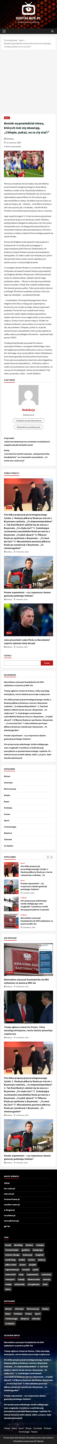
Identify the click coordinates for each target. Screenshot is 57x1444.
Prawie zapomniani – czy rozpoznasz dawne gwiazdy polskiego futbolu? (11, 869)
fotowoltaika (11, 1250)
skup (21, 1274)
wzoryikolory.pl (11, 1220)
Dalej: (26, 455)
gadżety (26, 1250)
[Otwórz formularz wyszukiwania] (52, 31)
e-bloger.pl (9, 1210)
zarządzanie (33, 1284)
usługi (8, 1284)
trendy (21, 1279)
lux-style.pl (9, 1188)
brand (8, 1245)
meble (22, 1259)
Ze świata (8, 845)
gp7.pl (7, 1226)
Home (7, 1428)
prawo (23, 1264)
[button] (4, 31)
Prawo (7, 814)
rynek (35, 1269)
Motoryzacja (10, 788)
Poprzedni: (27, 441)
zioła (45, 1284)
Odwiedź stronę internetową (28, 420)
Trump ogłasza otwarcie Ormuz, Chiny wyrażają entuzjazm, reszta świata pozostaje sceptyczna (11, 921)
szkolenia (46, 1274)
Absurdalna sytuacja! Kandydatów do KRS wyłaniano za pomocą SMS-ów (11, 904)
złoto (8, 1289)
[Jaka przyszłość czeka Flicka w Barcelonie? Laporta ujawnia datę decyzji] (28, 619)
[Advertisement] (28, 81)
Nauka (7, 795)
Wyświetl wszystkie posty (28, 427)
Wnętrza (8, 833)
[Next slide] (51, 857)
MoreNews (18, 1441)
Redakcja (10, 139)
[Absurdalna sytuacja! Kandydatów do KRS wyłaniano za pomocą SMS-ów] (28, 959)
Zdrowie (8, 839)
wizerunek (20, 1284)
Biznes (7, 776)
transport (10, 1279)
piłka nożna (10, 1264)
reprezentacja (12, 1269)
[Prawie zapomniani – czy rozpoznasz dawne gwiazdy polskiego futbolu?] (28, 572)
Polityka (8, 807)
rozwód (25, 1269)
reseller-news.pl (12, 1204)
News (6, 801)
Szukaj (8, 655)
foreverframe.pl (12, 1199)
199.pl (7, 1183)
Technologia (10, 826)
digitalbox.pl (28, 18)
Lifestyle (8, 782)
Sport (7, 118)
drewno (29, 1245)
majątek (39, 1254)
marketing (10, 1259)
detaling (18, 1245)
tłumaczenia (34, 1279)
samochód (10, 1274)
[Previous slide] (47, 857)
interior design (12, 1254)
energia (40, 1245)
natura (31, 1259)
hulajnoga (38, 1250)
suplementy (32, 1274)
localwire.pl (9, 1215)
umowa (46, 1279)
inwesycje (27, 1254)
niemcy (41, 1259)
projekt (32, 1264)
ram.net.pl (9, 1193)
